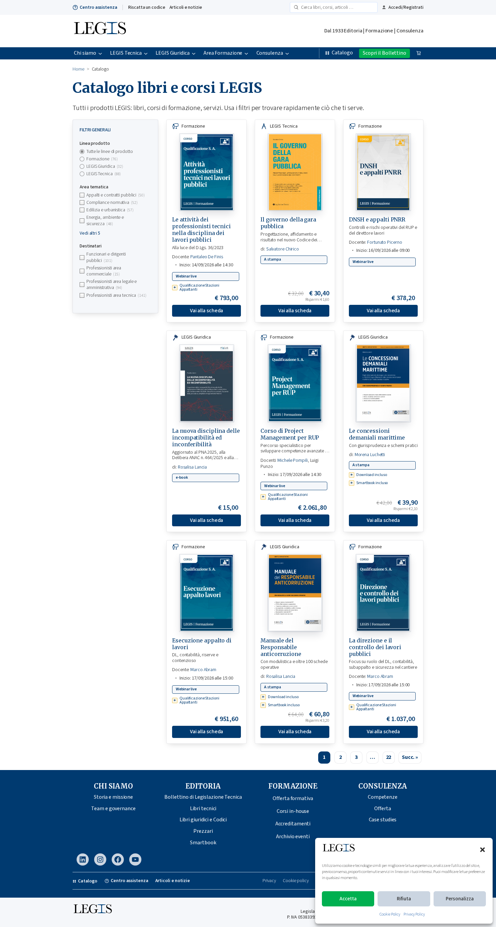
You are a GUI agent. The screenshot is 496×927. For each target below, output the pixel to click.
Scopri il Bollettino (384, 53)
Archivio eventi (293, 836)
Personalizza (460, 898)
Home (78, 69)
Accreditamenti (293, 823)
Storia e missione (113, 797)
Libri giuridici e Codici (203, 819)
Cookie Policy (390, 914)
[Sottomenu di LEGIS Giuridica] (194, 53)
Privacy (269, 881)
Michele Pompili (292, 460)
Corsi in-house (293, 811)
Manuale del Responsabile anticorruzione (280, 647)
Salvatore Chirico (282, 249)
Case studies (383, 819)
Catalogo (342, 52)
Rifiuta (404, 898)
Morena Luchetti (370, 454)
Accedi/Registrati (405, 7)
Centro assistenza (98, 7)
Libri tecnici (203, 808)
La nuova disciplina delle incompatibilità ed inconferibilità (206, 437)
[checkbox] (115, 159)
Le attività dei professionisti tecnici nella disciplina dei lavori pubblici (201, 229)
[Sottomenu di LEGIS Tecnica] (146, 53)
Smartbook (203, 842)
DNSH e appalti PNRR (377, 219)
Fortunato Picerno (384, 242)
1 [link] (324, 757)
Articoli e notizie (185, 7)
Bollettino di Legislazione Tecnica (203, 797)
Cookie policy (296, 881)
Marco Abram (203, 669)
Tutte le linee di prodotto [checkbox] (109, 152)
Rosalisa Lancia (192, 467)
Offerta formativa (293, 798)
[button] (482, 849)
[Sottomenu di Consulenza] (287, 53)
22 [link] (388, 757)
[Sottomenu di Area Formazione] (246, 53)
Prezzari (203, 831)
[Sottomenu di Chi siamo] (100, 53)
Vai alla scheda (206, 310)
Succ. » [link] (410, 757)
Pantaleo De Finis (206, 257)
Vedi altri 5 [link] (90, 233)
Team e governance (113, 808)
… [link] (372, 757)
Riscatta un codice (146, 7)
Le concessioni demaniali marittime (377, 434)
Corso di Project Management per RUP (289, 434)
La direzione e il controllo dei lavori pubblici (375, 647)
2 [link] (340, 757)
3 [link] (356, 757)
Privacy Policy (414, 914)
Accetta (348, 898)
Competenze (382, 797)
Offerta (382, 808)
